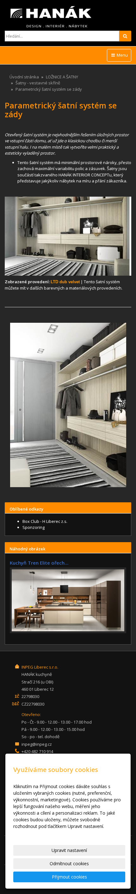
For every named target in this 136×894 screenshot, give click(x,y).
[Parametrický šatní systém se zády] (68, 236)
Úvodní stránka (24, 77)
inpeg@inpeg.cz (37, 744)
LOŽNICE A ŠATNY (62, 77)
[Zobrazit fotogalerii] (68, 600)
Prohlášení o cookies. (35, 833)
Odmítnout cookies (69, 863)
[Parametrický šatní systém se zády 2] (68, 405)
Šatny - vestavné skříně (37, 83)
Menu (122, 55)
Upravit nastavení (69, 850)
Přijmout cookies (69, 877)
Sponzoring (33, 527)
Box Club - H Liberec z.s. (44, 521)
